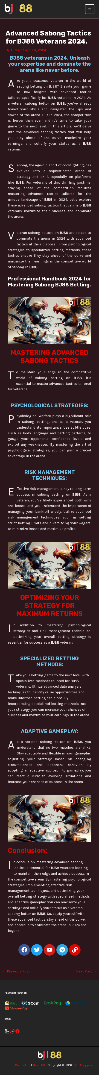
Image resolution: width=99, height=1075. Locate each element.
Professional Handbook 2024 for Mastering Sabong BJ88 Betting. (49, 282)
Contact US (22, 1065)
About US (38, 1065)
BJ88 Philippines (83, 1065)
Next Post (86, 971)
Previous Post (16, 971)
